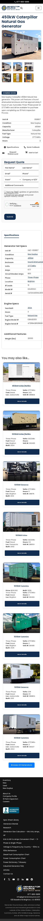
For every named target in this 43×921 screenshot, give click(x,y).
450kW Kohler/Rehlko (21, 386)
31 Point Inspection (10, 799)
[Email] (27, 879)
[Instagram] (18, 879)
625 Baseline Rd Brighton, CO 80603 (25, 899)
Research (7, 827)
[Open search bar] (21, 8)
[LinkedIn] (22, 879)
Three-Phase (33, 277)
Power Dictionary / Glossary (14, 862)
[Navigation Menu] (38, 8)
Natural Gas (32, 315)
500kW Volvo (21, 535)
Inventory (7, 780)
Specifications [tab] (11, 235)
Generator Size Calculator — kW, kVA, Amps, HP (21, 833)
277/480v (32, 266)
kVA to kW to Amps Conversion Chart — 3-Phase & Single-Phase (21, 841)
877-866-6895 (21, 2)
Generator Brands (10, 824)
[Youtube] (13, 879)
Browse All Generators (21, 765)
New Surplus (33, 254)
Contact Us (8, 874)
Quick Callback (33, 147)
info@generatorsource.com (28, 897)
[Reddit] (31, 879)
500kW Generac (21, 485)
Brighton (31, 281)
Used (5, 785)
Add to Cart (33, 153)
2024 (30, 308)
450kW (30, 258)
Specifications (13, 147)
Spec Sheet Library (11, 820)
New (4, 783)
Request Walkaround (13, 153)
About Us (6, 793)
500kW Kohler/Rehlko (21, 434)
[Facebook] (4, 879)
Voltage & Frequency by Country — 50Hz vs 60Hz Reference (21, 849)
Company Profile (10, 796)
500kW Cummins (21, 586)
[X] (9, 879)
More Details (22, 401)
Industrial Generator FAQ (13, 866)
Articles (6, 870)
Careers (6, 801)
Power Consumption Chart (14, 858)
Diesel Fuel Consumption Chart (16, 854)
